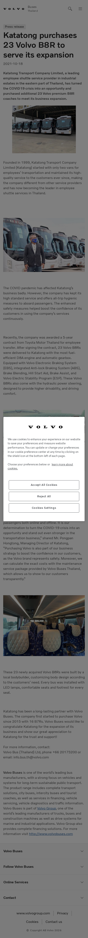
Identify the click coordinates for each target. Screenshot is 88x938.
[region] (44, 469)
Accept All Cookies (44, 484)
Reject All (44, 496)
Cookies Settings (44, 507)
